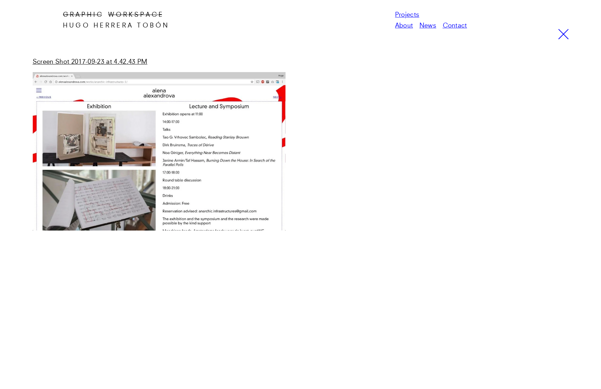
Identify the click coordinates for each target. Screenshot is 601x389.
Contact (455, 26)
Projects (407, 15)
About (404, 26)
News (427, 26)
